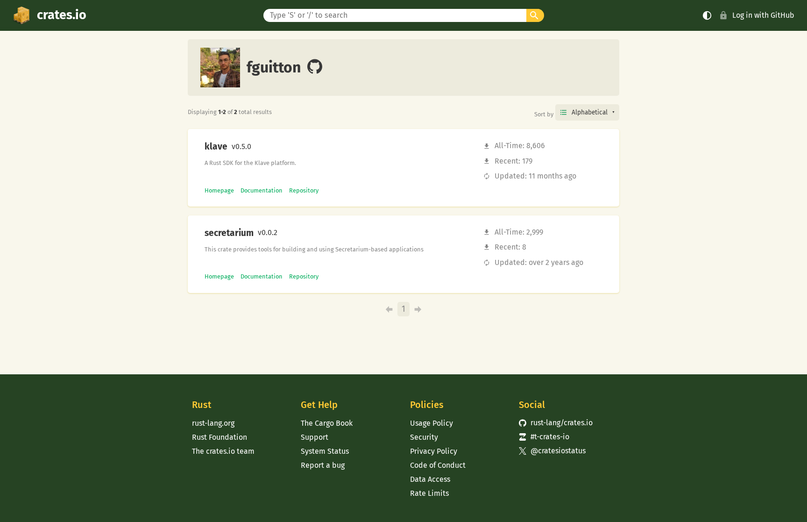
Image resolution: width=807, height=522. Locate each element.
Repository (304, 190)
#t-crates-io (544, 436)
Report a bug (323, 465)
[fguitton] (314, 67)
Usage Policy (431, 423)
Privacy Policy (433, 451)
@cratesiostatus (552, 450)
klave (216, 147)
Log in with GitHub (763, 15)
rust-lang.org (213, 423)
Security (424, 437)
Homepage (219, 190)
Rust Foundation (219, 437)
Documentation (262, 190)
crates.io (61, 14)
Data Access (430, 479)
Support (314, 437)
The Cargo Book (327, 423)
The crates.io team (223, 451)
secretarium (229, 233)
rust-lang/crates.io (556, 422)
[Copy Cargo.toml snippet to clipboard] (259, 146)
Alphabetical (590, 112)
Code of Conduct (438, 465)
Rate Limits (429, 493)
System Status (325, 451)
